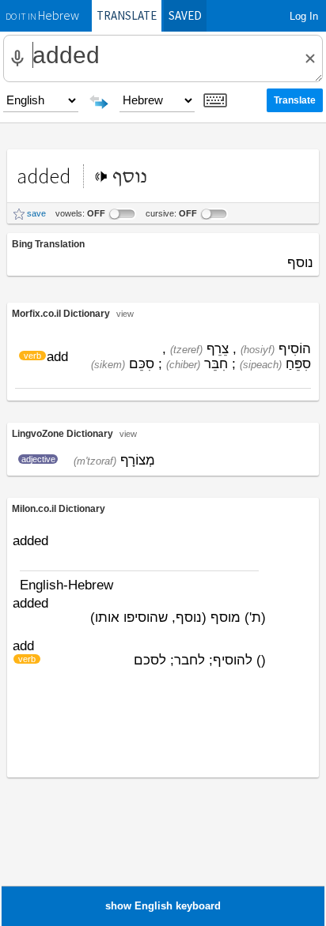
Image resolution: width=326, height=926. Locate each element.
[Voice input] (17, 58)
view (125, 313)
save (36, 213)
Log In (304, 16)
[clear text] (310, 58)
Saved (185, 15)
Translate (127, 15)
